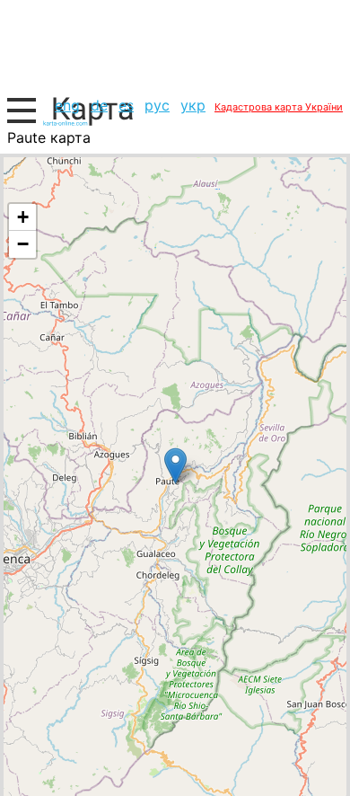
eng (67, 105)
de (99, 105)
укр (193, 105)
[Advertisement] (175, 45)
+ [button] (23, 217)
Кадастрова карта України (278, 107)
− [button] (23, 244)
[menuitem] (67, 105)
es (126, 105)
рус (157, 105)
